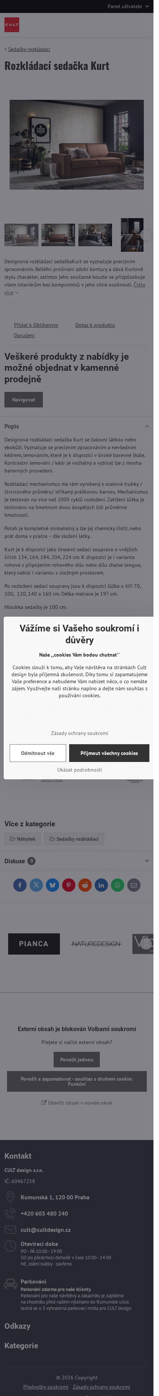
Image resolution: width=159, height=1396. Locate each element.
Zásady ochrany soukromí (79, 733)
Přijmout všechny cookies (109, 753)
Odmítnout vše (37, 753)
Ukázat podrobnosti (79, 769)
